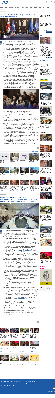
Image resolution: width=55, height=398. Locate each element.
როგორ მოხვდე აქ (35, 151)
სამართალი (11, 7)
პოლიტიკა (6, 7)
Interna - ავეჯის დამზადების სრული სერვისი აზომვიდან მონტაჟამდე (4, 362)
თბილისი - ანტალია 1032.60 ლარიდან (3, 174)
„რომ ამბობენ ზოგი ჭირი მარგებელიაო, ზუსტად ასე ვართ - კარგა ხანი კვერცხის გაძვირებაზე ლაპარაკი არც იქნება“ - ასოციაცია (4, 349)
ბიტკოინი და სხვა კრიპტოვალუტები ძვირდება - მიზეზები (13, 348)
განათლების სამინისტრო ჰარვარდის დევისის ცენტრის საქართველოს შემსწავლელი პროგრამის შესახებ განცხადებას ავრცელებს (45, 17)
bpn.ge (47, 1)
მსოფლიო (22, 7)
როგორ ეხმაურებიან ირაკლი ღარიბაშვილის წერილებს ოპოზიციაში (24, 348)
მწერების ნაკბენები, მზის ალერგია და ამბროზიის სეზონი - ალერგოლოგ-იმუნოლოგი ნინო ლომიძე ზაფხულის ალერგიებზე (14, 363)
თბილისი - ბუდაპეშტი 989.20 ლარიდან (23, 174)
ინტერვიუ (42, 35)
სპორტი (35, 7)
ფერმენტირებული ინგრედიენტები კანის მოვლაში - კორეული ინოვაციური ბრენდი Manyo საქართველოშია (34, 363)
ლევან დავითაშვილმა (32, 233)
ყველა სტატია (49, 57)
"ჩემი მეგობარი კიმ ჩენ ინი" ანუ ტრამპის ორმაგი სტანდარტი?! (46, 115)
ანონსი (48, 7)
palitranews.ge (22, 351)
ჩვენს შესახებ (7, 381)
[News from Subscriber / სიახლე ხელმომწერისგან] (4, 148)
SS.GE (2, 151)
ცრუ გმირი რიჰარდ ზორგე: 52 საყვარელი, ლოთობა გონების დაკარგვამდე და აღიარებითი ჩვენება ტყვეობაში (45, 103)
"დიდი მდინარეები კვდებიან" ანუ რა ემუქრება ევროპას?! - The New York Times (46, 90)
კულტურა (44, 7)
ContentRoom (36, 354)
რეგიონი (26, 7)
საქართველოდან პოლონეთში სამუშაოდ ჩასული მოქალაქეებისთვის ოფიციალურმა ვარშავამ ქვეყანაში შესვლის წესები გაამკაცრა (34, 350)
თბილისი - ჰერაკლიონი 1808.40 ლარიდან (14, 174)
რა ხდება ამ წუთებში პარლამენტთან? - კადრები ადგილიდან (3, 187)
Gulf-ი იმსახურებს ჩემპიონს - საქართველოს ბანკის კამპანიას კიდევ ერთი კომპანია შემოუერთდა (46, 25)
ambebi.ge (1, 338)
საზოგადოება (16, 7)
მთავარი (1, 7)
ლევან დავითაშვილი (18, 307)
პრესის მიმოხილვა (44, 60)
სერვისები (13, 381)
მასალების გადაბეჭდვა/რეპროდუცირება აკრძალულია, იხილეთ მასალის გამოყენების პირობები (10, 385)
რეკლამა (18, 381)
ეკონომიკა (31, 7)
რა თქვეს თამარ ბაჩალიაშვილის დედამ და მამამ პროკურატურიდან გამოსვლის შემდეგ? (24, 188)
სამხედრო (39, 7)
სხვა (1, 9)
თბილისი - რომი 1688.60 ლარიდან (34, 174)
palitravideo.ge (2, 190)
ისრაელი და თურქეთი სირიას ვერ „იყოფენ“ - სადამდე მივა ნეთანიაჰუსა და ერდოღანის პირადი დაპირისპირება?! (45, 127)
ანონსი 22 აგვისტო (43, 30)
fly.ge (1, 177)
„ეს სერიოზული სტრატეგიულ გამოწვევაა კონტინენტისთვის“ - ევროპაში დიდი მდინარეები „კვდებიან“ (46, 236)
